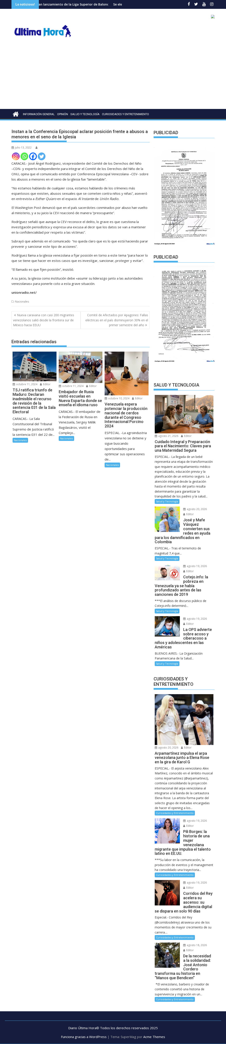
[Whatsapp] (24, 156)
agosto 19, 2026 (196, 566)
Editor (46, 384)
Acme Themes (154, 1036)
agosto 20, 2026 (196, 509)
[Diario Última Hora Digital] (16, 113)
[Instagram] (16, 156)
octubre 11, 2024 (26, 384)
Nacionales (22, 301)
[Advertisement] (113, 76)
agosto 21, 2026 (168, 436)
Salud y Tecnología (85, 114)
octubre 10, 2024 (118, 398)
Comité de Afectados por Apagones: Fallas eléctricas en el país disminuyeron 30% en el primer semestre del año (116, 320)
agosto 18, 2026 (196, 945)
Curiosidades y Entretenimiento (125, 114)
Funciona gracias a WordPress (84, 1036)
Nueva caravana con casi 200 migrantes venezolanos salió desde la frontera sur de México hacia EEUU (43, 320)
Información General (39, 114)
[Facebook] (33, 156)
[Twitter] (41, 156)
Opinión (62, 114)
